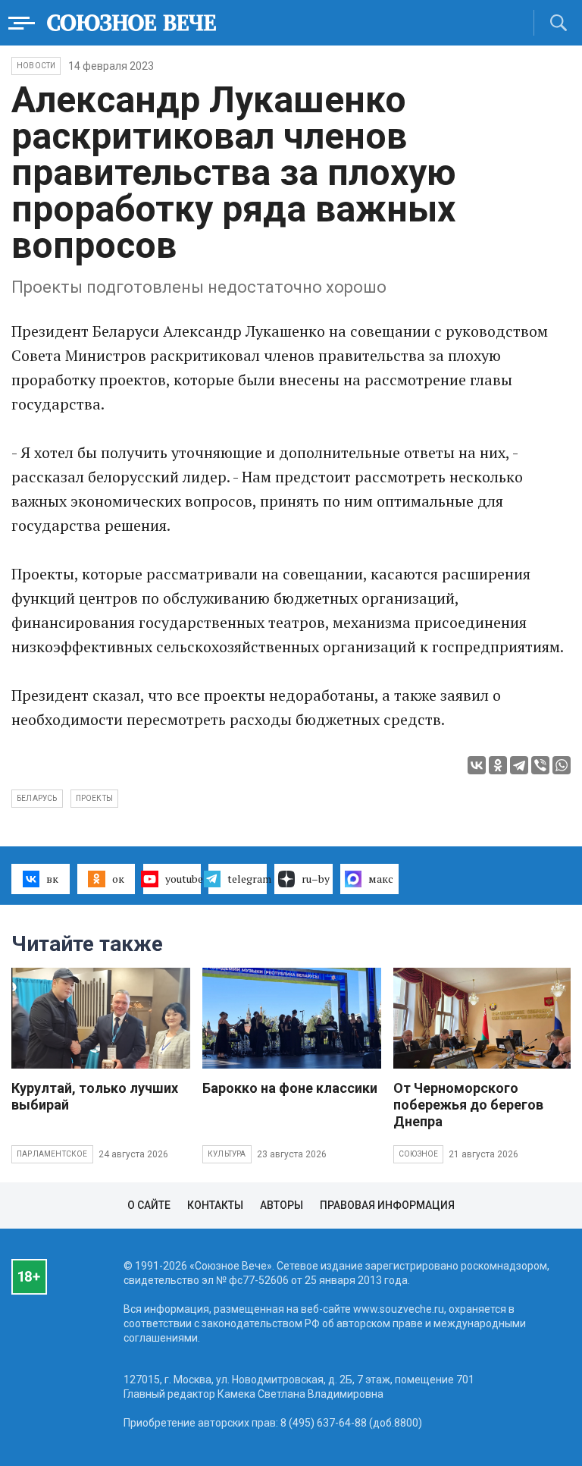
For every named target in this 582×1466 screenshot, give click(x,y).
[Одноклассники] (498, 765)
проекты (94, 798)
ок (118, 878)
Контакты (215, 1205)
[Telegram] (519, 765)
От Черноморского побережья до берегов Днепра (468, 1104)
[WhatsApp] (561, 765)
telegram (247, 878)
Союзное (418, 1154)
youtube (183, 878)
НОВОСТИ (36, 65)
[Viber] (540, 765)
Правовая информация (387, 1205)
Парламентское (52, 1154)
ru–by (316, 878)
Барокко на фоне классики (289, 1088)
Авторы (281, 1205)
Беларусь (37, 798)
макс (380, 878)
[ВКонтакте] (477, 765)
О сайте (149, 1205)
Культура (227, 1154)
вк (52, 878)
